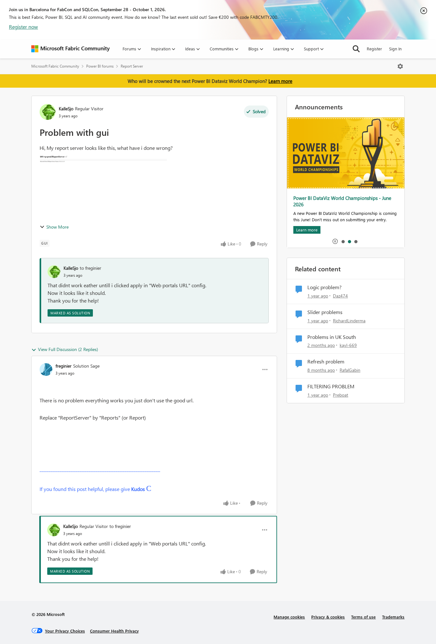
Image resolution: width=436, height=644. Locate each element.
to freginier (90, 268)
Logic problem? (324, 287)
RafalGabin (350, 370)
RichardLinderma (349, 321)
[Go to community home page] (70, 48)
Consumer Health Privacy (114, 630)
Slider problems (324, 312)
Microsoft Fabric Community (55, 66)
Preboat (340, 395)
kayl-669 (348, 345)
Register (374, 48)
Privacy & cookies (328, 616)
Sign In (395, 48)
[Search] (356, 49)
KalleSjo (66, 109)
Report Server (132, 66)
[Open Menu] (400, 66)
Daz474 (340, 296)
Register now (23, 26)
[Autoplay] (335, 241)
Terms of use (363, 616)
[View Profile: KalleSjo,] (54, 271)
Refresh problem (325, 361)
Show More (57, 227)
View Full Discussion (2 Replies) (68, 349)
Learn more (280, 81)
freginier (63, 366)
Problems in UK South (331, 337)
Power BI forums (100, 66)
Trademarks (393, 616)
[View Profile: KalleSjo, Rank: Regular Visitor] (48, 112)
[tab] (343, 241)
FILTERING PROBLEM (330, 386)
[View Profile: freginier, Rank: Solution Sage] (46, 369)
